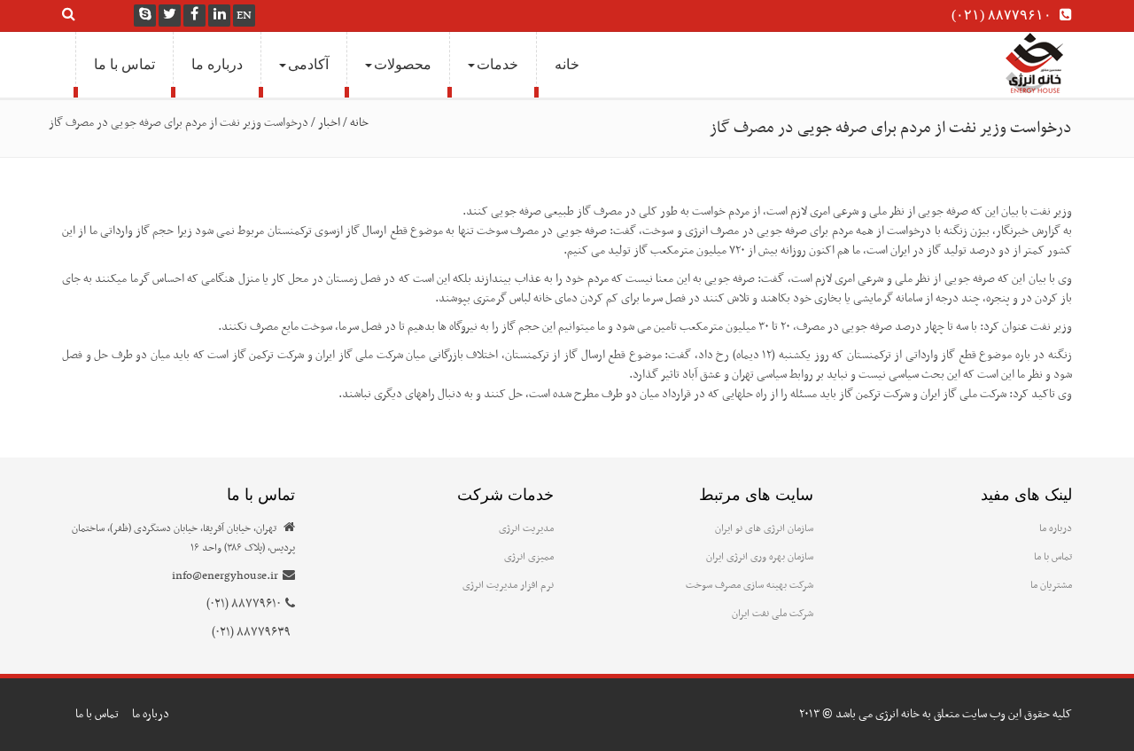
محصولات (402, 64)
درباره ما (217, 64)
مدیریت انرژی (526, 528)
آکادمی (308, 64)
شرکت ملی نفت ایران (772, 613)
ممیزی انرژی (529, 557)
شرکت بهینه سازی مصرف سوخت (749, 585)
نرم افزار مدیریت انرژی (508, 585)
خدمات (497, 64)
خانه (567, 64)
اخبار (329, 123)
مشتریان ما (1051, 585)
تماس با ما (124, 64)
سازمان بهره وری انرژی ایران (759, 557)
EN (244, 15)
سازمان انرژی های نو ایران (764, 528)
